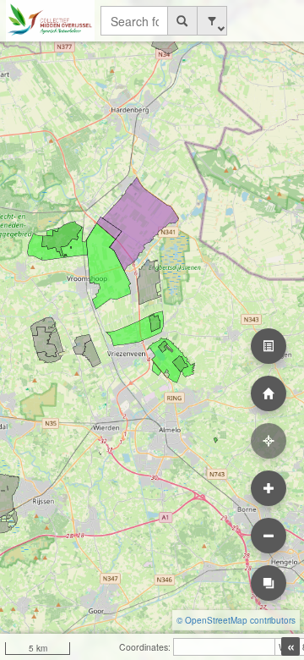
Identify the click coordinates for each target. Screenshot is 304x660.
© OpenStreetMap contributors (236, 620)
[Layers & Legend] (268, 346)
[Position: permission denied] (268, 441)
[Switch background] (268, 583)
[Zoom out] (268, 535)
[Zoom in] (268, 488)
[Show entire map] (268, 393)
